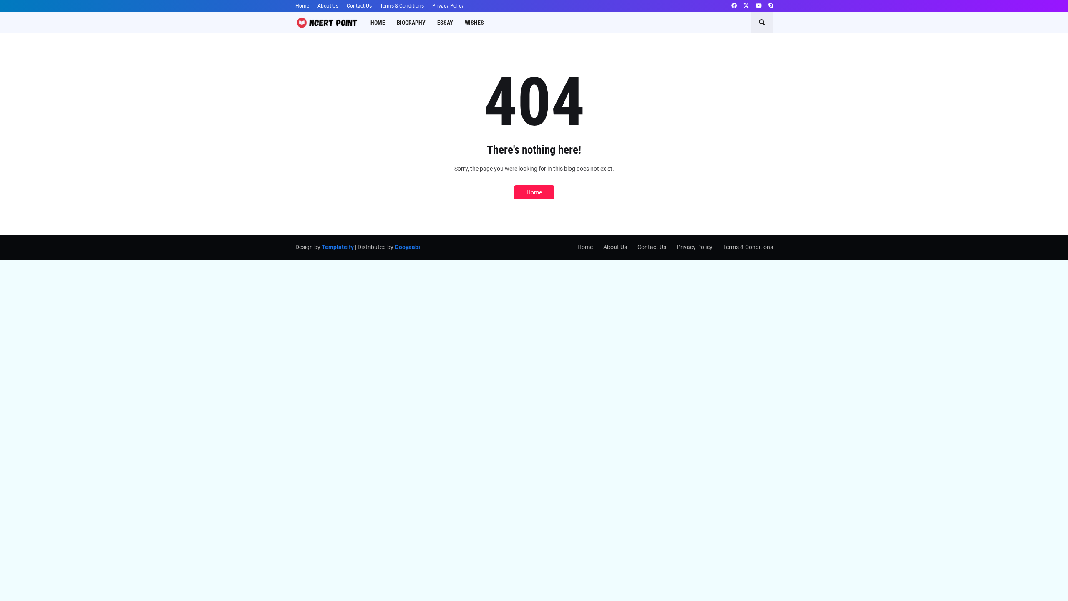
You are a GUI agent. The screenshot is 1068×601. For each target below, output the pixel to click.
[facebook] (734, 6)
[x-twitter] (746, 6)
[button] (762, 22)
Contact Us (359, 6)
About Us (327, 6)
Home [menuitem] (377, 22)
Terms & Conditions (402, 6)
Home (302, 6)
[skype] (770, 6)
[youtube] (759, 6)
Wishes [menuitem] (474, 22)
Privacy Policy (448, 6)
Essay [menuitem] (445, 22)
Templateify (338, 247)
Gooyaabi (407, 247)
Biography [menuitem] (411, 22)
